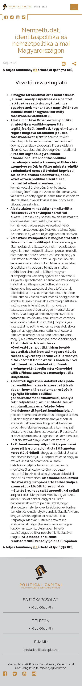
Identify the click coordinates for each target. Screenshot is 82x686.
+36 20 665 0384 (41, 607)
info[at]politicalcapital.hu (41, 650)
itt (35, 70)
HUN (37, 6)
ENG (44, 6)
